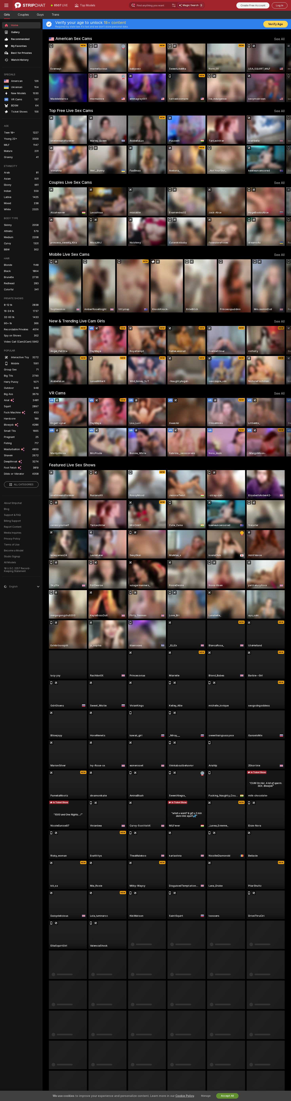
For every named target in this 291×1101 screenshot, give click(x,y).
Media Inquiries (12, 532)
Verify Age (275, 24)
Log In (279, 5)
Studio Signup (12, 556)
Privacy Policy (12, 538)
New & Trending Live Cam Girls (77, 321)
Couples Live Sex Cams (70, 182)
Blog (6, 509)
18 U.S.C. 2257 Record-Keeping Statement (17, 570)
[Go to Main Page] (30, 5)
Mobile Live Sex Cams (69, 254)
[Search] (174, 5)
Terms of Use (11, 544)
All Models (10, 562)
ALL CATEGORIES (23, 484)
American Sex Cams (73, 38)
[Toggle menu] (6, 5)
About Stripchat (13, 503)
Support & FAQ (12, 515)
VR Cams (57, 393)
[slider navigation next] (281, 73)
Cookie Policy (184, 1095)
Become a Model (13, 550)
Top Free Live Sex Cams (71, 110)
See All (279, 39)
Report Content (12, 526)
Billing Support (12, 521)
